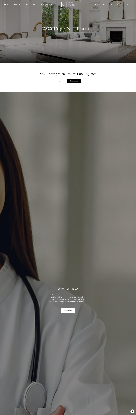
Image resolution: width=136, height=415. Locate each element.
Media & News (99, 4)
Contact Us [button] (74, 81)
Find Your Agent (31, 4)
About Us (17, 4)
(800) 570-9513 (126, 4)
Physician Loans (46, 4)
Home (60, 81)
